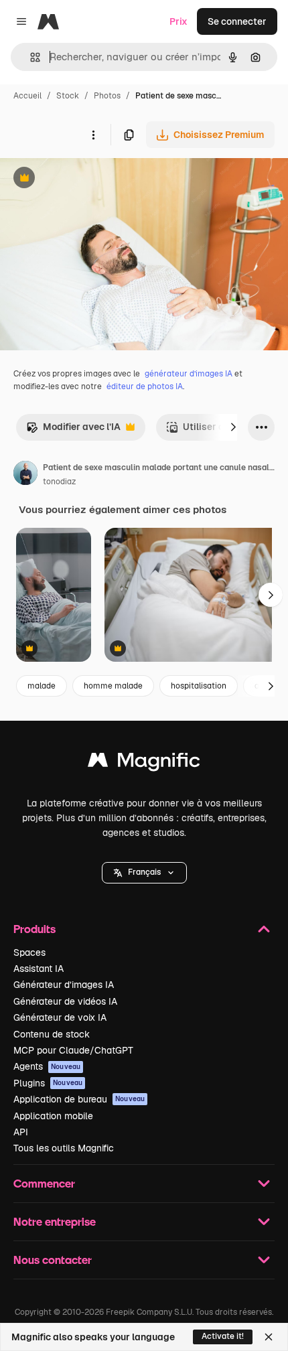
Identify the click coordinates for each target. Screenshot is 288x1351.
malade (41, 686)
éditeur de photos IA (144, 386)
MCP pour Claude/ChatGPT (73, 1050)
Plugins (47, 1083)
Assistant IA (38, 969)
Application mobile (53, 1116)
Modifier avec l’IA (73, 430)
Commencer (44, 1183)
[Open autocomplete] (29, 57)
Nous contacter (52, 1260)
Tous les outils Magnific (63, 1148)
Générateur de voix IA (59, 1017)
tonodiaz (59, 481)
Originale (88, 179)
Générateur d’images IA (63, 985)
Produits (34, 929)
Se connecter (237, 21)
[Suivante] (233, 427)
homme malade (113, 686)
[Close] (269, 1337)
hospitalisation (198, 686)
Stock (67, 95)
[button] (144, 872)
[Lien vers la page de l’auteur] (25, 475)
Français (144, 872)
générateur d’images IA (188, 373)
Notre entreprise (54, 1221)
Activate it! (223, 1336)
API (20, 1132)
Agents (46, 1066)
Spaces (29, 952)
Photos (107, 95)
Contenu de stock (51, 1034)
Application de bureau (79, 1099)
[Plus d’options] (93, 134)
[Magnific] (144, 763)
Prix (178, 21)
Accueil (27, 95)
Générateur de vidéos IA (65, 1001)
